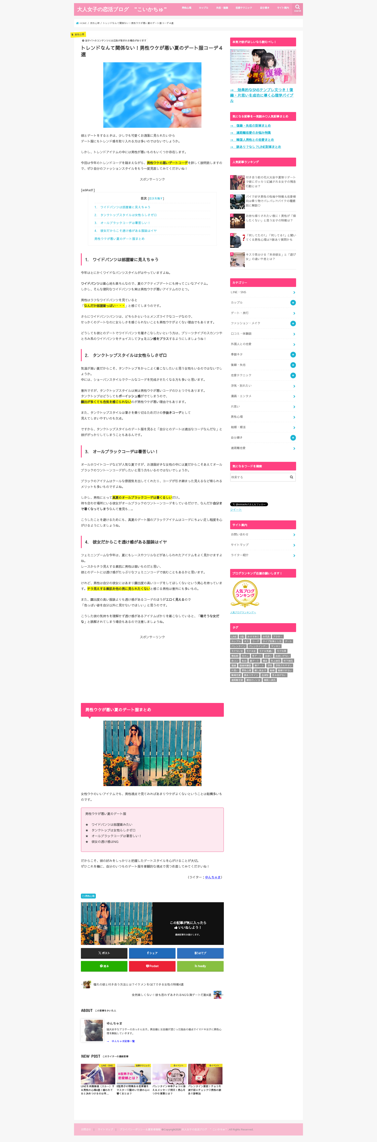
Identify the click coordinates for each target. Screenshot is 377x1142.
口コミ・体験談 (241, 333)
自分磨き (264, 7)
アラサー (278, 636)
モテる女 (251, 650)
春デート (259, 665)
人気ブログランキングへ (243, 612)
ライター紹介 (240, 555)
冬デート (257, 655)
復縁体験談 (245, 665)
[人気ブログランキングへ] (245, 608)
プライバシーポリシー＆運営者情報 (140, 1129)
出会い (268, 655)
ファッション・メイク (245, 323)
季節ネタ (237, 354)
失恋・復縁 (222, 7)
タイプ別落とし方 (272, 641)
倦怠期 (234, 655)
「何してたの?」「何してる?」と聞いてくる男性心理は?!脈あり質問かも (271, 237)
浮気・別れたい (241, 386)
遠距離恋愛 (238, 448)
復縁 (233, 665)
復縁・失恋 (238, 365)
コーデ (255, 641)
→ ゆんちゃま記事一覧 (121, 1041)
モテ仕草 (281, 650)
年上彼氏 (275, 660)
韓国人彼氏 (270, 680)
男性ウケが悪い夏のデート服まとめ (119, 239)
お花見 (266, 636)
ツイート (236, 510)
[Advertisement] (152, 666)
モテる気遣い (266, 650)
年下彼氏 (288, 660)
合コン (234, 660)
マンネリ (275, 646)
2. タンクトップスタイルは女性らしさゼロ (125, 215)
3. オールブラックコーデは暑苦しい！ (122, 223)
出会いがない (282, 655)
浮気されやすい (283, 665)
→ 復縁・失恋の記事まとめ (250, 125)
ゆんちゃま (213, 877)
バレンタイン (238, 646)
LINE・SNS (238, 292)
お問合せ (86, 1129)
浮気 (269, 665)
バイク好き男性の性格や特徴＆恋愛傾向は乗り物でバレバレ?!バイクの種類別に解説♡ (271, 201)
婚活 (265, 660)
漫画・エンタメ (241, 396)
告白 (244, 660)
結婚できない (285, 670)
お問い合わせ (240, 534)
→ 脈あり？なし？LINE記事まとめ (255, 146)
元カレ (245, 655)
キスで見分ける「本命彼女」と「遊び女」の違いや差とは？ (271, 257)
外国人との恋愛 (241, 344)
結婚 (272, 670)
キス (246, 641)
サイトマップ (240, 545)
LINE (234, 636)
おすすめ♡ (253, 636)
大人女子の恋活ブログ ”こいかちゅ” (122, 9)
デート (288, 641)
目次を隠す (156, 198)
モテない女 (237, 650)
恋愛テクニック (244, 7)
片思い (235, 406)
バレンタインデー (258, 646)
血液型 (265, 675)
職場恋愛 (236, 675)
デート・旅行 (240, 313)
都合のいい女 (253, 680)
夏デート (254, 660)
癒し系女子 (260, 670)
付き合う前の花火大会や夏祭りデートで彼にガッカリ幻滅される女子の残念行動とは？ (271, 181)
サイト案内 (283, 7)
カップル (203, 7)
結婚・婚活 (238, 427)
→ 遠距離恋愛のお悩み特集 (250, 132)
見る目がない (279, 675)
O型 (242, 636)
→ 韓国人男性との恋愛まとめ (252, 139)
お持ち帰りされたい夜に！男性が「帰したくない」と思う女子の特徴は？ (271, 218)
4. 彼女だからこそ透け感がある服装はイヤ (125, 231)
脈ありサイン (251, 675)
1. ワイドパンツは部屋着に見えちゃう (122, 207)
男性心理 (186, 7)
